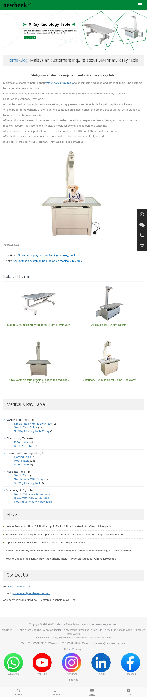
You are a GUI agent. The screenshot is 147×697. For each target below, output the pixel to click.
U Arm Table (21, 464)
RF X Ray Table (23, 445)
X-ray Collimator (52, 630)
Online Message (73, 649)
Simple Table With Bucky (29, 479)
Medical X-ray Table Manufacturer (75, 624)
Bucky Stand (43, 637)
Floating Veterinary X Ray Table (33, 501)
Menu (91, 694)
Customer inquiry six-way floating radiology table (47, 255)
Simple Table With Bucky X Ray (33, 423)
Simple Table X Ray (26, 427)
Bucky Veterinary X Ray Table (32, 497)
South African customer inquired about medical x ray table (48, 260)
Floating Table (22, 456)
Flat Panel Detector (100, 637)
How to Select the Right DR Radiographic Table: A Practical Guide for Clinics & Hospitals (58, 526)
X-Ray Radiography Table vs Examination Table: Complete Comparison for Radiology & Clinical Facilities (68, 550)
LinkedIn (101, 674)
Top (129, 694)
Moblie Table (21, 460)
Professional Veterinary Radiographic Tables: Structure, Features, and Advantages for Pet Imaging (64, 534)
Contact (55, 694)
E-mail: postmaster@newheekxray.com (104, 643)
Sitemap (73, 679)
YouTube (42, 674)
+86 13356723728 (19, 586)
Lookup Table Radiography (22, 453)
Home (12, 60)
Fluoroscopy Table (17, 438)
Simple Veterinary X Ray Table (32, 493)
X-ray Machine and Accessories (70, 637)
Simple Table (21, 475)
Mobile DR (7, 630)
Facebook (130, 674)
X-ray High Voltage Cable (118, 630)
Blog (24, 60)
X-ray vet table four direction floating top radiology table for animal (39, 381)
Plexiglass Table (16, 471)
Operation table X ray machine (109, 324)
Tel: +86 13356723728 (33, 643)
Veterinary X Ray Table (20, 490)
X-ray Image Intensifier (76, 630)
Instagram (71, 674)
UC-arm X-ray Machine (28, 630)
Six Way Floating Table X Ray (31, 431)
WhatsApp (13, 674)
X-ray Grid (96, 630)
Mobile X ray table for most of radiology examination (38, 324)
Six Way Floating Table (27, 483)
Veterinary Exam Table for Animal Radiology (109, 379)
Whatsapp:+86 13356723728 (64, 643)
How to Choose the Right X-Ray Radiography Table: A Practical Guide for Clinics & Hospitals (60, 558)
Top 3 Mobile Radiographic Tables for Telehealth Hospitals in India (45, 542)
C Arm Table (21, 442)
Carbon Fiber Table (18, 419)
